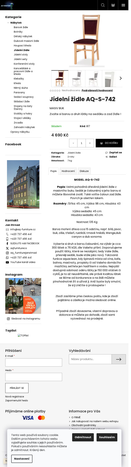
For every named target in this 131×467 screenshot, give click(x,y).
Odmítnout (83, 437)
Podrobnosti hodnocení (97, 90)
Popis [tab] (53, 171)
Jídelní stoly (21, 54)
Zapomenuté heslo (16, 400)
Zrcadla (18, 122)
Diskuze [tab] (84, 171)
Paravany (19, 92)
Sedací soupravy (24, 97)
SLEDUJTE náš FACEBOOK (24, 243)
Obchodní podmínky (83, 425)
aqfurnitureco (18, 248)
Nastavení (22, 459)
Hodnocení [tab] (68, 171)
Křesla (17, 83)
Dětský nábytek (23, 36)
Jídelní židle (22, 50)
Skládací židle (22, 101)
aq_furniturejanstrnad (23, 252)
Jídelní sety (20, 59)
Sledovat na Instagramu (25, 318)
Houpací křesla (22, 45)
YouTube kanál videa (22, 262)
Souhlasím (107, 437)
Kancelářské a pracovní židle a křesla (23, 71)
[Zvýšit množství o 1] (90, 143)
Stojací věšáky (22, 118)
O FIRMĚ (76, 417)
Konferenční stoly (24, 63)
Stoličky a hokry (23, 113)
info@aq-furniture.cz (22, 229)
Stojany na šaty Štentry (23, 107)
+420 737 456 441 (21, 234)
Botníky (18, 31)
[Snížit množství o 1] (73, 143)
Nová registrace (14, 396)
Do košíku (111, 143)
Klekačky (19, 78)
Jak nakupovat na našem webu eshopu (94, 421)
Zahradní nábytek (24, 127)
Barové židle (21, 27)
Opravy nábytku (20, 132)
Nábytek (16, 22)
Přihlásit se (17, 388)
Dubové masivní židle (26, 41)
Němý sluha (21, 88)
